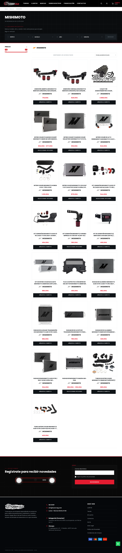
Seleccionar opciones (45, 150)
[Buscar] (101, 3)
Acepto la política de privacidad (85, 477)
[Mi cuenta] (106, 3)
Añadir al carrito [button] (45, 102)
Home (89, 522)
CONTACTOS (81, 3)
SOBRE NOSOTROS (55, 3)
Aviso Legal (90, 526)
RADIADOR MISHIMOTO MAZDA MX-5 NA (74, 379)
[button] (16, 47)
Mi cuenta (90, 515)
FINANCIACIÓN (69, 3)
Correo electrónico (80, 469)
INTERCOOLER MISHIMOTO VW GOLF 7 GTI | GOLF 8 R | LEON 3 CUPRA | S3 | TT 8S (74, 187)
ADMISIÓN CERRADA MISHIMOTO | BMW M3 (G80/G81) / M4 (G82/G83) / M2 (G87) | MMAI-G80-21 (74, 91)
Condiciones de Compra (94, 533)
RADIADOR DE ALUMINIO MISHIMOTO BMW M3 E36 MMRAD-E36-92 (103, 332)
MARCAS (43, 3)
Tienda (89, 511)
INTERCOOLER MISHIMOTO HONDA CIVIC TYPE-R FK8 (45, 186)
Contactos (90, 518)
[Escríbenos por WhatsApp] (118, 544)
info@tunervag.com (55, 508)
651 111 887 (52, 505)
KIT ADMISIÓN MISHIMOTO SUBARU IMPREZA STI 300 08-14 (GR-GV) (74, 234)
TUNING (26, 3)
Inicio (6, 9)
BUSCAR (111, 37)
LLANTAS (34, 3)
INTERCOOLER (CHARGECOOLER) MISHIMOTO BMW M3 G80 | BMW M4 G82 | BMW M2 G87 (45, 139)
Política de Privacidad (93, 529)
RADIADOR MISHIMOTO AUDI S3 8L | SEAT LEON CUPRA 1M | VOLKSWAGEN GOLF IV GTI (45, 380)
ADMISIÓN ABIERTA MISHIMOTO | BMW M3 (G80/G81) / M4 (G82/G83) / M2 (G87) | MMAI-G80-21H (45, 91)
